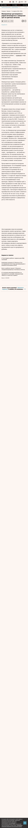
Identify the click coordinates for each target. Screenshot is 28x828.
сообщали (10, 136)
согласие (13, 822)
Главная (4, 11)
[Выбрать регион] (16, 2)
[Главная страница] (2, 2)
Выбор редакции (6, 7)
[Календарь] (10, 2)
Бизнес (9, 11)
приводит (19, 55)
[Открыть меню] (25, 2)
